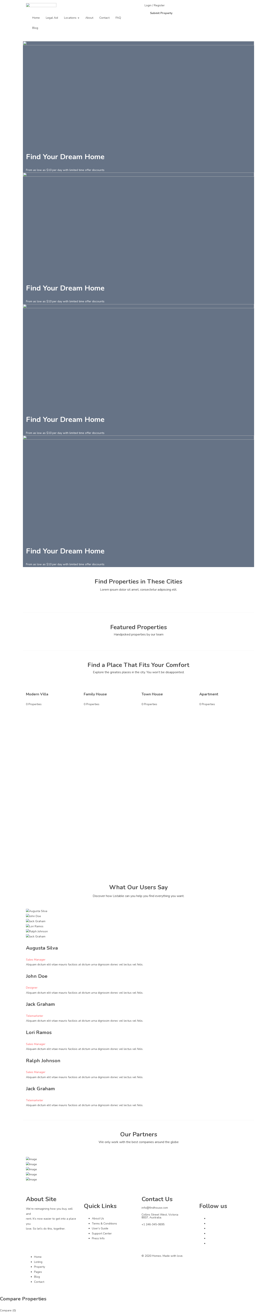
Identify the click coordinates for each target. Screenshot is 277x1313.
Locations (70, 18)
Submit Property (161, 13)
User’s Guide (100, 1228)
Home (36, 18)
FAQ (118, 18)
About (89, 18)
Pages (38, 1272)
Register (159, 5)
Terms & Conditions (104, 1223)
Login (148, 5)
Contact (104, 18)
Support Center (102, 1233)
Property (39, 1267)
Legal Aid (52, 18)
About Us (98, 1218)
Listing (38, 1262)
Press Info (98, 1238)
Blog (35, 28)
